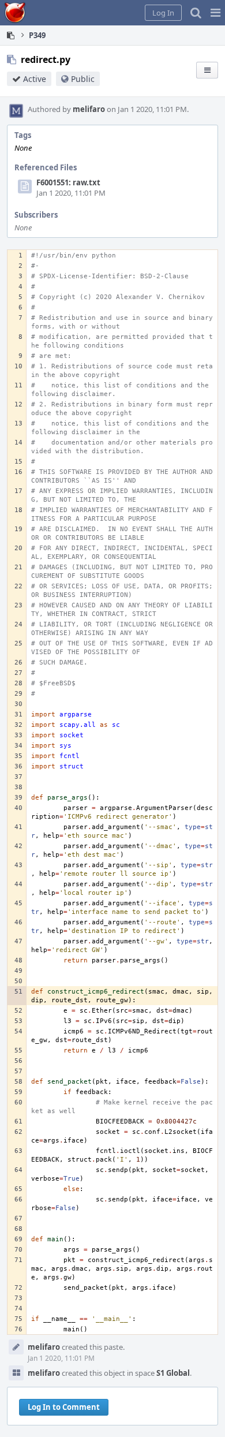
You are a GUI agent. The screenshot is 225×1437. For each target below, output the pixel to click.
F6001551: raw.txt (68, 182)
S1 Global (173, 1373)
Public (83, 78)
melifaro (89, 109)
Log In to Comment (64, 1407)
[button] (215, 12)
